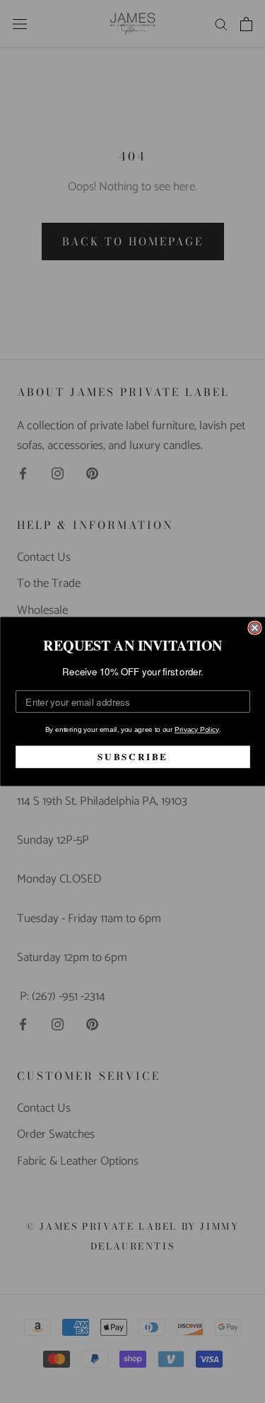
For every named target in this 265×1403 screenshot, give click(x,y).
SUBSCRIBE (133, 756)
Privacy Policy (196, 730)
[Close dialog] (255, 628)
